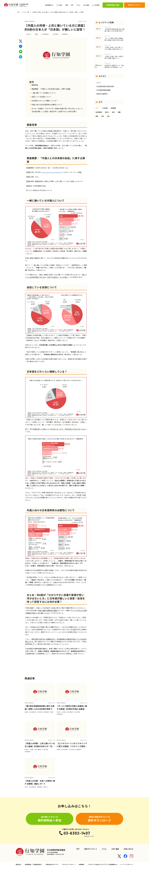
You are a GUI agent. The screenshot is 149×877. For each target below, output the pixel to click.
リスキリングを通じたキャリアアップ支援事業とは (102, 864)
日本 (102, 116)
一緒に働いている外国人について (44, 93)
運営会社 (18, 864)
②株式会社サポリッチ (51, 864)
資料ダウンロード (90, 849)
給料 (113, 112)
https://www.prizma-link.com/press (51, 172)
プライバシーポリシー (68, 864)
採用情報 (81, 864)
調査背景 (35, 85)
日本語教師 (45, 34)
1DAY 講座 (115, 849)
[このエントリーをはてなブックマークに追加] (20, 57)
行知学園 (55, 34)
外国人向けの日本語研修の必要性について (47, 104)
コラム (104, 849)
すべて (98, 83)
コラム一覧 (26, 12)
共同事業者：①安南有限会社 (33, 864)
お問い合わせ (128, 849)
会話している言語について (41, 96)
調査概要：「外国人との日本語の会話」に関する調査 (51, 89)
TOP (18, 12)
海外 (108, 116)
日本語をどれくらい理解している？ (44, 100)
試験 (97, 116)
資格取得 (64, 34)
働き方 (29, 34)
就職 (36, 34)
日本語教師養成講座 (103, 90)
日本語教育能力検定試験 (105, 86)
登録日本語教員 (29, 21)
